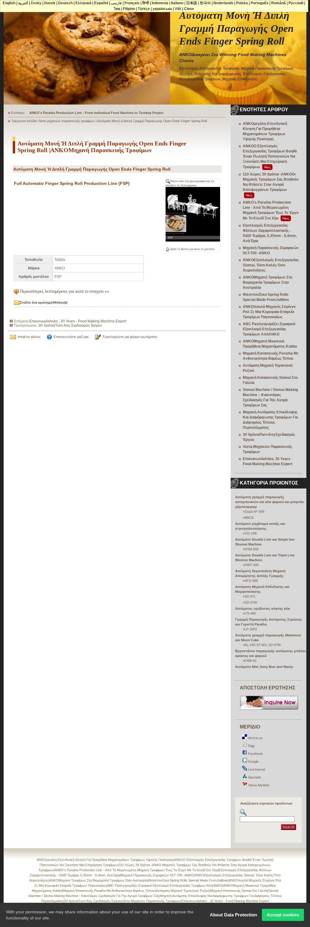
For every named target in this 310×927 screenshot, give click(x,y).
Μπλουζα (60, 302)
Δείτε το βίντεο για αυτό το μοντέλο (192, 249)
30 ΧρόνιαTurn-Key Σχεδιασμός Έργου (70, 325)
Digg (251, 746)
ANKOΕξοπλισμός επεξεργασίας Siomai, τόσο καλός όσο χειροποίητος (271, 265)
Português (260, 3)
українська (162, 9)
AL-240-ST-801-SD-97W (263, 645)
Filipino (129, 9)
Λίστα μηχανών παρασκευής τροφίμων (151, 901)
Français (132, 3)
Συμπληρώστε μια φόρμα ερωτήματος (130, 336)
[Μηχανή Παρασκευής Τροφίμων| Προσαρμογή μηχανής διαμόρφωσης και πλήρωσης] (269, 709)
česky (36, 3)
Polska (242, 3)
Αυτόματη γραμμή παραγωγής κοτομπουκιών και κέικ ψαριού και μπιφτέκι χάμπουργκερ (269, 502)
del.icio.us (254, 738)
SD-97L (250, 596)
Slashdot (254, 777)
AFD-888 (251, 580)
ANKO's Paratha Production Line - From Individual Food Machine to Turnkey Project (96, 113)
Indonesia (160, 3)
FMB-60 (250, 660)
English (9, 3)
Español (101, 3)
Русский (296, 3)
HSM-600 (252, 549)
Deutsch (65, 3)
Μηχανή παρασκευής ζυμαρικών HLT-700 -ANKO (157, 875)
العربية (23, 3)
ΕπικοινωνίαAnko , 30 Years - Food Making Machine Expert (77, 321)
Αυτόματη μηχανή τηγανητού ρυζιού (182, 890)
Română (278, 3)
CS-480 (250, 613)
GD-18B (251, 533)
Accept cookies (283, 914)
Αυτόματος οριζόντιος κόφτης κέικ (262, 608)
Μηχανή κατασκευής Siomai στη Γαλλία (239, 890)
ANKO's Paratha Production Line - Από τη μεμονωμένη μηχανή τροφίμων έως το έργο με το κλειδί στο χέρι (136, 870)
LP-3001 (251, 629)
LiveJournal (256, 769)
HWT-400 (252, 565)
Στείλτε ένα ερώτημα (36, 302)
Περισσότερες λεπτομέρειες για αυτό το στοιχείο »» (64, 291)
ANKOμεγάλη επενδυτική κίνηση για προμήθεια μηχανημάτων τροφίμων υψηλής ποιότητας (105, 860)
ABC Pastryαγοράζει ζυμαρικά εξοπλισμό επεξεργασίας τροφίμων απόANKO (269, 329)
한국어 (205, 3)
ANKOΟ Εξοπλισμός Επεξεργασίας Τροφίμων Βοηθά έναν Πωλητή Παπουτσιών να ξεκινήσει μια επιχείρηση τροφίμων (270, 156)
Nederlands (223, 3)
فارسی (116, 3)
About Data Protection (233, 914)
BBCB (249, 517)
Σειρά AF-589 (254, 511)
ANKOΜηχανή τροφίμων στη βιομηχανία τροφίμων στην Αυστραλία (267, 282)
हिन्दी (145, 3)
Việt (178, 9)
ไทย (117, 9)
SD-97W (251, 602)
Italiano (177, 3)
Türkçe (144, 9)
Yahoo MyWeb (258, 785)
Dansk (49, 3)
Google (253, 761)
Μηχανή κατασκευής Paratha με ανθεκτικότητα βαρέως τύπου (109, 890)
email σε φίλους (29, 336)
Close (189, 9)
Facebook (255, 753)
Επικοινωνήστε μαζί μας (71, 336)
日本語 (191, 3)
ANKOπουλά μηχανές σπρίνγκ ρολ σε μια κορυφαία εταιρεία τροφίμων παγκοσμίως (269, 312)
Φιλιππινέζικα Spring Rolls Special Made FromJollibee (188, 880)
